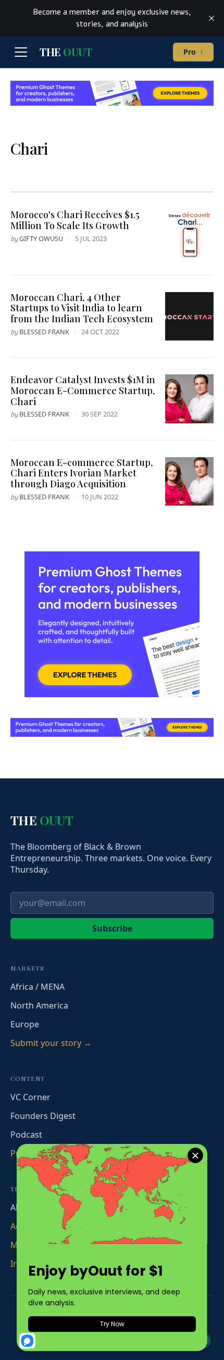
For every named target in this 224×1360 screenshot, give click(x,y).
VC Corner (30, 1097)
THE (66, 52)
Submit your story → (51, 1043)
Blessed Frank (44, 331)
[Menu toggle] (20, 52)
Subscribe (112, 928)
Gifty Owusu (41, 238)
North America (39, 1005)
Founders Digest (43, 1116)
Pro (193, 52)
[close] (211, 18)
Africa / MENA (37, 986)
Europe (24, 1024)
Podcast (26, 1134)
